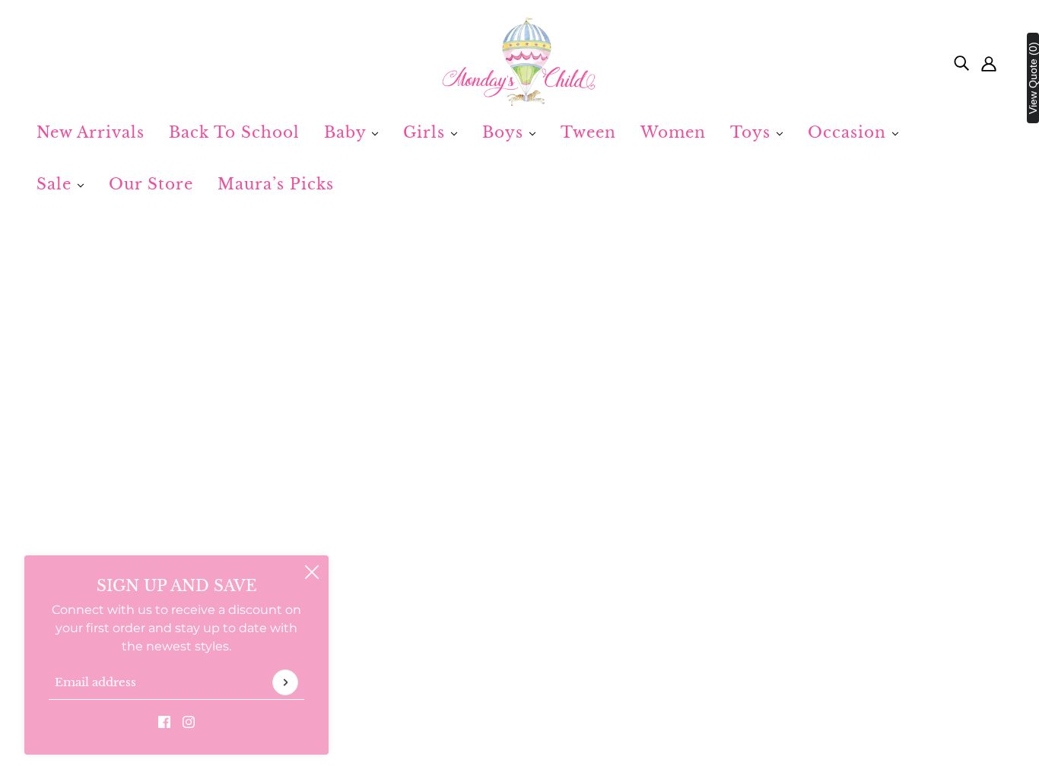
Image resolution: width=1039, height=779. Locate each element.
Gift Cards (463, 629)
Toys (753, 132)
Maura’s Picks (276, 184)
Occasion (849, 132)
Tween (588, 132)
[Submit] (285, 682)
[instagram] (188, 721)
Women (673, 132)
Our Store (151, 184)
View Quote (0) (1033, 78)
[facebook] (164, 721)
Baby (347, 132)
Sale (57, 184)
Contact (458, 611)
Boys (505, 132)
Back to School (234, 132)
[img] (961, 62)
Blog (448, 666)
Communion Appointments (519, 648)
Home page (474, 412)
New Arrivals (91, 132)
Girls (426, 132)
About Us (462, 593)
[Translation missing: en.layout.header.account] (988, 62)
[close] (311, 572)
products (663, 412)
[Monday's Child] (519, 62)
